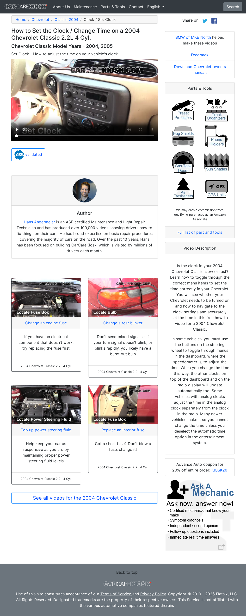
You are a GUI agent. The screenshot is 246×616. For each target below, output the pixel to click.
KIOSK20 (219, 470)
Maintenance (85, 6)
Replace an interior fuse (122, 429)
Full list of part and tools (200, 232)
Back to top (127, 572)
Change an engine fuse (46, 323)
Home (20, 19)
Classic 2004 (66, 19)
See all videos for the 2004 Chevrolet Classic (84, 498)
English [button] (154, 6)
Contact (136, 6)
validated (33, 154)
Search (233, 6)
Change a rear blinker (122, 323)
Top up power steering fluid (46, 429)
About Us (61, 6)
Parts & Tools (113, 6)
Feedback (200, 54)
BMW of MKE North (193, 37)
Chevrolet (40, 19)
